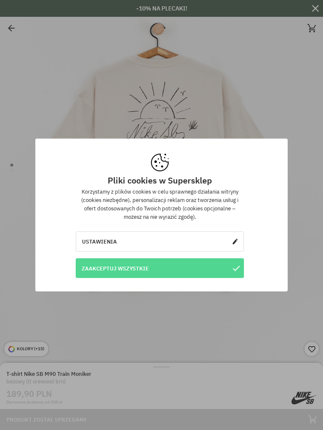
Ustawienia (99, 241)
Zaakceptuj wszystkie (115, 268)
